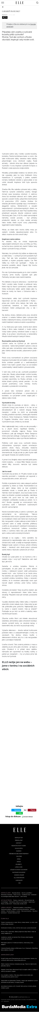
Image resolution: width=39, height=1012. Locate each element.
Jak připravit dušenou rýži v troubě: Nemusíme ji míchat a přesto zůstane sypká (18, 987)
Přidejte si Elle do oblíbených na (21, 25)
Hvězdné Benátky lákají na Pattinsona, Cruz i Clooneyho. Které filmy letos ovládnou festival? (19, 949)
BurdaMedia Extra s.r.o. (24, 997)
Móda (8, 7)
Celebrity (19, 864)
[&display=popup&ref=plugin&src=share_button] (3, 17)
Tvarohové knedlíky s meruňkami (22, 907)
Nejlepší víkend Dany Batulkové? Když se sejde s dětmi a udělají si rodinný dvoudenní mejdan (19, 970)
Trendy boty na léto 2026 (20, 903)
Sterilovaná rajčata (6, 909)
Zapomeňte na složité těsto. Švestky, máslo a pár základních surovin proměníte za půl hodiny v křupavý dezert (19, 981)
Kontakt (18, 843)
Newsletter (19, 837)
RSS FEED (19, 856)
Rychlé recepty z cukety (13, 911)
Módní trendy (17, 7)
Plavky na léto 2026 (6, 903)
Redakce (4, 15)
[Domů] (19, 829)
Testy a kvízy (17, 894)
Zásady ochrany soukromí (18, 869)
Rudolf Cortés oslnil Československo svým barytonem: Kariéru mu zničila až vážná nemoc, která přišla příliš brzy (19, 959)
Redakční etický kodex (19, 845)
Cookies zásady (19, 875)
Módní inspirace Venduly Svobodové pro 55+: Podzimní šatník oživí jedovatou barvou (19, 964)
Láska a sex (18, 867)
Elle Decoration (19, 877)
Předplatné (18, 840)
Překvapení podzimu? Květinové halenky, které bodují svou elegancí (17, 943)
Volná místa (19, 848)
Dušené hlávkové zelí (14, 913)
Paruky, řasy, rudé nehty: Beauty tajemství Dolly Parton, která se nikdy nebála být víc (18, 932)
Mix (19, 883)
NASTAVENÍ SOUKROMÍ (18, 872)
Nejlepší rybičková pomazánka (20, 909)
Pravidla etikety (16, 893)
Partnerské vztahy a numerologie (18, 902)
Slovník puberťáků (27, 893)
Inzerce (18, 851)
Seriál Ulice (31, 902)
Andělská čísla (26, 894)
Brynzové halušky (26, 911)
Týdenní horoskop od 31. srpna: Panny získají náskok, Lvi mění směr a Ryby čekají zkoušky (19, 923)
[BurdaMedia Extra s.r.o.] (19, 1006)
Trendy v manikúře (18, 900)
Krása (19, 861)
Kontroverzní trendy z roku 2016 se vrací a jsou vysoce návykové (18, 928)
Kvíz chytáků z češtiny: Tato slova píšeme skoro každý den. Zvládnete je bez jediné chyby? (17, 976)
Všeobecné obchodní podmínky (19, 853)
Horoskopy (19, 880)
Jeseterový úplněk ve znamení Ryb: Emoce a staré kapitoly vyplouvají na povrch (17, 938)
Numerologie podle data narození (10, 896)
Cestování (33, 894)
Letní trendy (23, 896)
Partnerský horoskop (6, 894)
